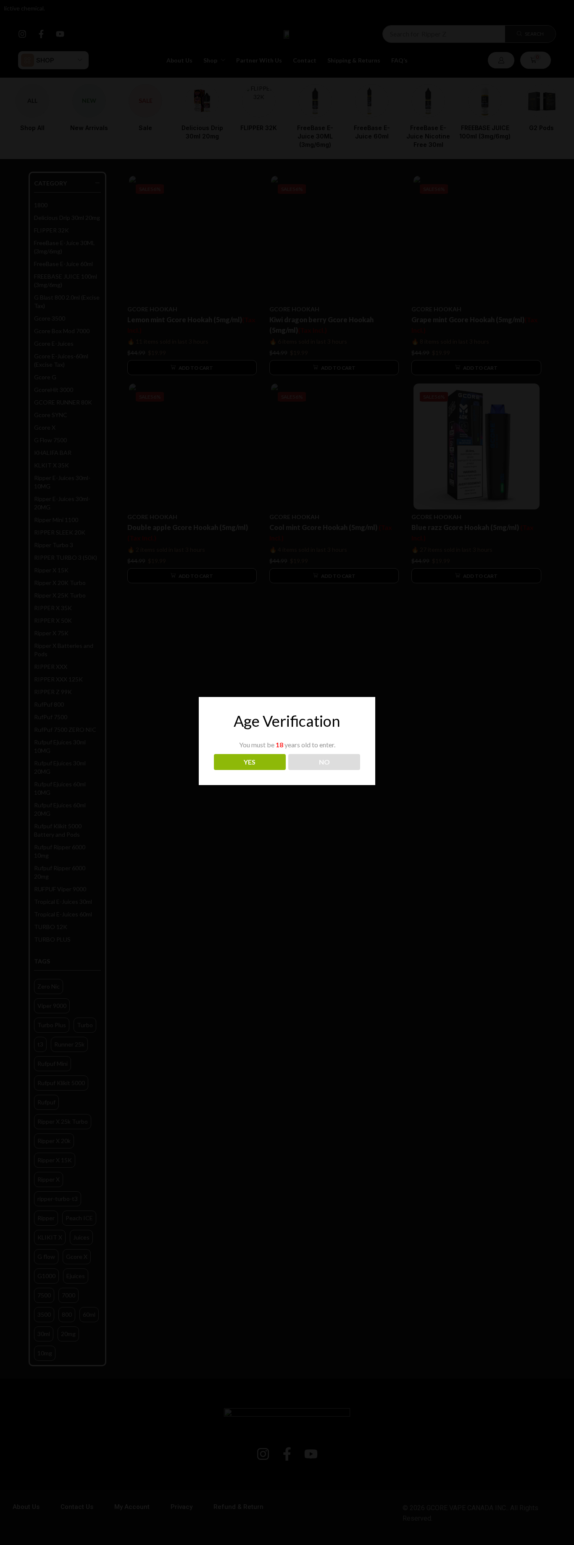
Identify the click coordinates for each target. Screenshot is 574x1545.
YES (249, 762)
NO (324, 762)
